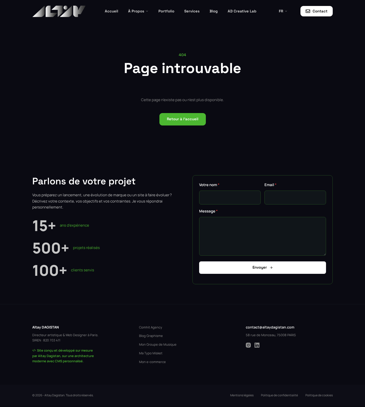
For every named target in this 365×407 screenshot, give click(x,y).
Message (208, 211)
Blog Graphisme (151, 335)
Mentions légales (242, 395)
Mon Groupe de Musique (158, 344)
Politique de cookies (319, 395)
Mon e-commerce (152, 362)
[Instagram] (248, 345)
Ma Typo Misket (150, 353)
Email (270, 184)
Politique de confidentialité (279, 395)
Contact (320, 11)
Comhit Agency (150, 327)
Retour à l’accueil (182, 119)
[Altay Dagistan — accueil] (59, 11)
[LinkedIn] (257, 345)
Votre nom (209, 184)
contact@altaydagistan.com (270, 327)
